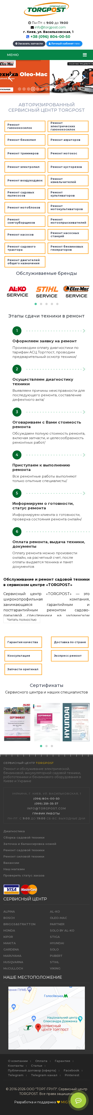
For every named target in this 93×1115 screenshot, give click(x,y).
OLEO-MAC (58, 918)
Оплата (41, 1061)
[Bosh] (46, 722)
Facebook (71, 1070)
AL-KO (55, 911)
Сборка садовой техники (23, 837)
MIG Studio (70, 1102)
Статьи (36, 1065)
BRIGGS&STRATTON (19, 924)
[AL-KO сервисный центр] (17, 292)
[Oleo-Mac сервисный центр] (76, 292)
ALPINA (9, 911)
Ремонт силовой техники (23, 856)
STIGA (55, 937)
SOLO (54, 949)
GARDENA (11, 949)
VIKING (55, 968)
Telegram (15, 1075)
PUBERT (56, 955)
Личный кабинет (65, 43)
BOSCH (9, 918)
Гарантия (62, 1061)
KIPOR (8, 937)
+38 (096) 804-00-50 (50, 37)
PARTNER (57, 924)
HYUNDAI (57, 943)
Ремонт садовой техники (23, 850)
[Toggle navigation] (85, 54)
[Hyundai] (76, 722)
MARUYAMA (12, 955)
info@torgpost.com (50, 27)
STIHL (54, 962)
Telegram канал (44, 1075)
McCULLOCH (13, 968)
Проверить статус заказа (23, 875)
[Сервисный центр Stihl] (46, 292)
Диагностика (14, 831)
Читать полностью (22, 620)
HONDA (9, 930)
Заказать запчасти (30, 43)
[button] (35, 304)
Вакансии (11, 863)
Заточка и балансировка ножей (29, 844)
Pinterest (72, 1075)
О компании (18, 1061)
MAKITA (9, 943)
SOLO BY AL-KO (62, 930)
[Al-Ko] (17, 722)
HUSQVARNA (13, 962)
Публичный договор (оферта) (32, 1070)
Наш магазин (14, 869)
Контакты (15, 1065)
